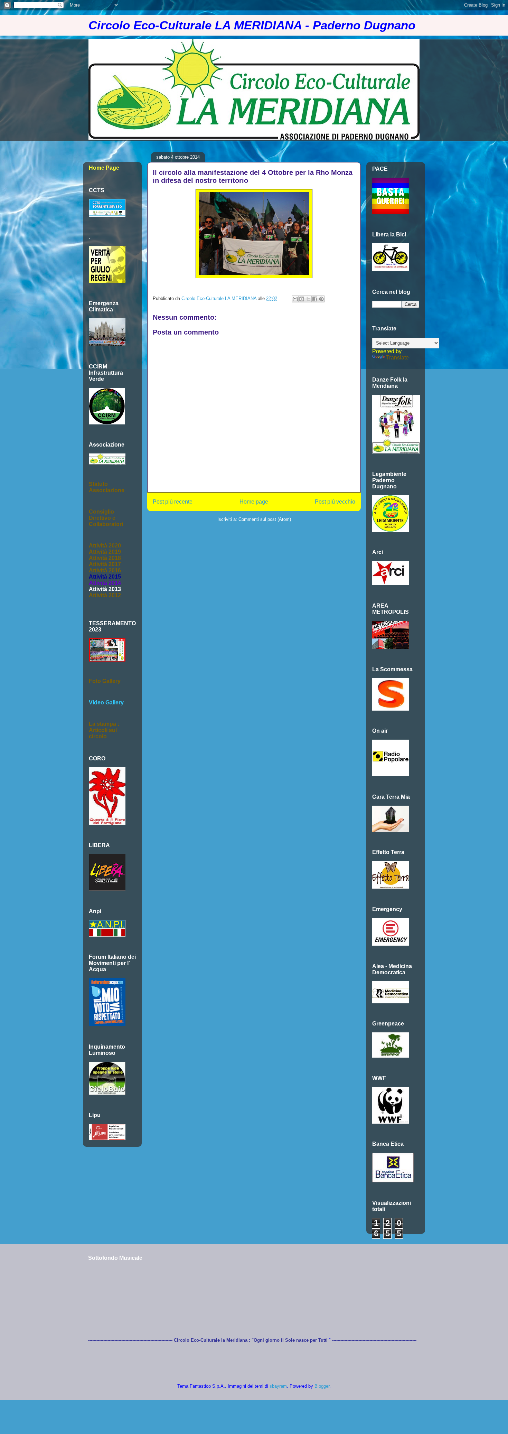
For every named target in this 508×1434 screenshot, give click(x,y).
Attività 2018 (105, 558)
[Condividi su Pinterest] (321, 299)
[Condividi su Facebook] (314, 299)
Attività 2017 (105, 564)
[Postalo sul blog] (301, 299)
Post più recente (172, 502)
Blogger (321, 1386)
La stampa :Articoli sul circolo (104, 730)
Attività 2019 (105, 552)
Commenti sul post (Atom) (264, 519)
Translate (397, 357)
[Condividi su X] (308, 299)
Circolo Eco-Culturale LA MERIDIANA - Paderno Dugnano (251, 25)
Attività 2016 (105, 570)
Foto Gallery (105, 681)
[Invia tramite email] (295, 299)
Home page (253, 502)
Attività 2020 (105, 546)
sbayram (278, 1386)
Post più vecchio (335, 502)
